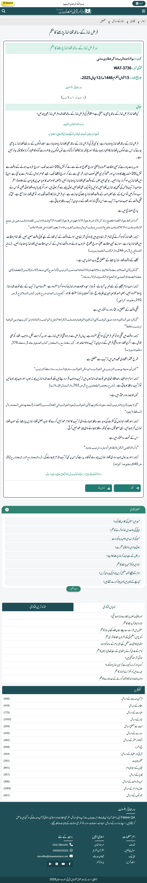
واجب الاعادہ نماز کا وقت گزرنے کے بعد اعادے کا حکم (121, 679)
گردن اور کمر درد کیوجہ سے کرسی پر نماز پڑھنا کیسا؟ (124, 665)
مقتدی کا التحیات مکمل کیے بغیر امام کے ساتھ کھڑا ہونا (122, 644)
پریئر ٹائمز (100, 862)
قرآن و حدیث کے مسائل (132, 699)
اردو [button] (141, 3)
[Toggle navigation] (143, 11)
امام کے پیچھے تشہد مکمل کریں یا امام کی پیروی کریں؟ (119, 573)
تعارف (132, 845)
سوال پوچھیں (130, 850)
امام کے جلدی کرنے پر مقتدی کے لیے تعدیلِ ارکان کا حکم (119, 651)
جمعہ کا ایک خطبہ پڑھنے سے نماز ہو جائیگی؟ (126, 616)
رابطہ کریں (130, 862)
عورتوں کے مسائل (135, 795)
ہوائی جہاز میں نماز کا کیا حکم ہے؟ (127, 547)
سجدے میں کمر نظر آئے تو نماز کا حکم (129, 672)
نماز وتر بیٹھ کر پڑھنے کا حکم (133, 623)
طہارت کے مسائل (135, 712)
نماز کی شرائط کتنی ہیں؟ (134, 658)
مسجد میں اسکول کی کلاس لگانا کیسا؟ (126, 521)
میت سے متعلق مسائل (133, 726)
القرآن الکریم (98, 850)
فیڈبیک (132, 856)
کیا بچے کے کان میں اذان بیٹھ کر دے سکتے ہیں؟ (121, 582)
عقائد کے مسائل (136, 706)
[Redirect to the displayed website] (3, 11)
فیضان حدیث (98, 856)
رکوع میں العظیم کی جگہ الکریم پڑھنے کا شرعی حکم (124, 637)
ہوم (143, 21)
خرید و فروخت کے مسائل (132, 782)
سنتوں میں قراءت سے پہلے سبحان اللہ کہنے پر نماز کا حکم (121, 630)
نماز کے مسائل (118, 21)
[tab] (109, 607)
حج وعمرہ (139, 747)
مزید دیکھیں (73, 589)
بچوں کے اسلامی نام (134, 768)
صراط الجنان (99, 845)
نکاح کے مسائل (136, 775)
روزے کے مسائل (135, 733)
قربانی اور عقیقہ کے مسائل (132, 754)
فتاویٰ (132, 21)
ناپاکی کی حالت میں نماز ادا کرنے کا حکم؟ (125, 530)
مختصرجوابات (137, 761)
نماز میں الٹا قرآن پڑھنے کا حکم (128, 564)
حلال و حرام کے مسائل (133, 789)
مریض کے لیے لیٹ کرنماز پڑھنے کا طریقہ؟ (123, 556)
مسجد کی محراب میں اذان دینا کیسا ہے (126, 539)
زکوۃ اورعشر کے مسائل (133, 740)
